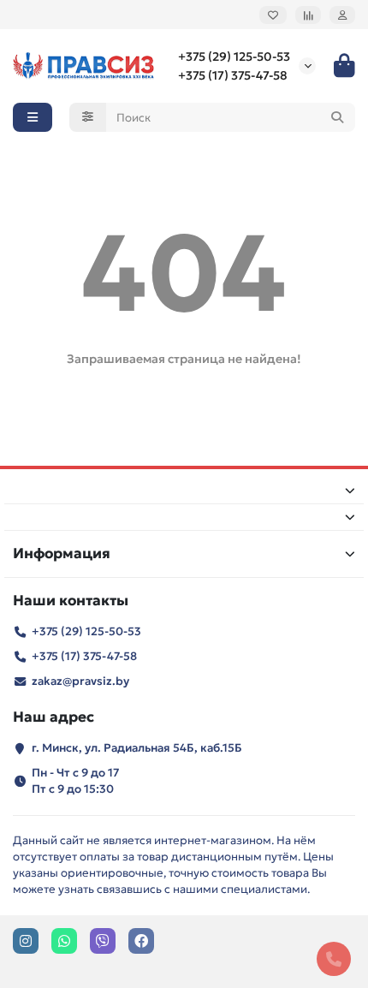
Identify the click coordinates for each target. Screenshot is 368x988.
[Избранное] (273, 15)
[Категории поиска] (87, 117)
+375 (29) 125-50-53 (234, 56)
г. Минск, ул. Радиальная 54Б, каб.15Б (137, 748)
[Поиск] (337, 117)
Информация (61, 553)
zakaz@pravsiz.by (80, 681)
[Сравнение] (308, 15)
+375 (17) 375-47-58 (233, 75)
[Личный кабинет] (342, 15)
